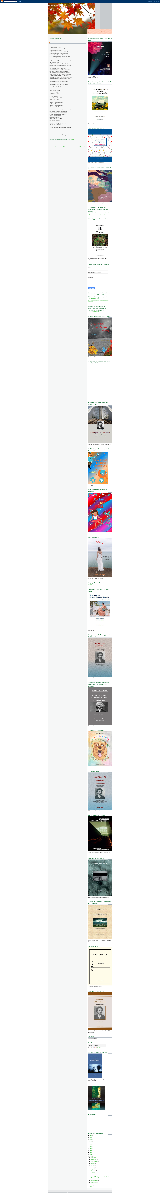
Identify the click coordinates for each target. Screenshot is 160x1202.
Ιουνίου (93, 1165)
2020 (91, 1143)
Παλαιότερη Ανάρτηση (80, 146)
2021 (91, 1141)
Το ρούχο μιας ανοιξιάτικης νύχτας (100, 1176)
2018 (91, 1146)
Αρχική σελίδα (66, 146)
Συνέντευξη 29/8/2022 (93, 298)
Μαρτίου (93, 1171)
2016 (91, 1150)
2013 (91, 1156)
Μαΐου (92, 1167)
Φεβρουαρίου (94, 1180)
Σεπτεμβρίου (94, 1161)
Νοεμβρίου (94, 1157)
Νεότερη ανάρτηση (53, 146)
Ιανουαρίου (94, 1182)
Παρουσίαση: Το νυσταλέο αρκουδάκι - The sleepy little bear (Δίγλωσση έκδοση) (99, 213)
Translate (99, 1048)
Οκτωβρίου (94, 1159)
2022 (91, 1139)
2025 (91, 1137)
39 (91, 1174)
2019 (91, 1145)
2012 (91, 1185)
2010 (91, 1187)
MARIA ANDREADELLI (54, 5)
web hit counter (51, 1192)
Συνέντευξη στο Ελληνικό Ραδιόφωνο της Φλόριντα (98, 300)
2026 (91, 1135)
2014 (91, 1154)
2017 (91, 1148)
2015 (91, 1152)
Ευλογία (93, 1172)
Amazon (90, 584)
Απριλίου (93, 1169)
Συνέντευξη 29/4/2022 (93, 311)
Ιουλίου (93, 1163)
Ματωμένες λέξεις (95, 1178)
